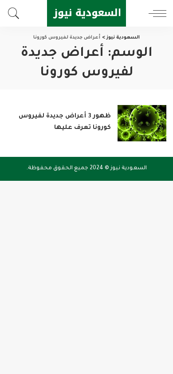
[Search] (16, 13)
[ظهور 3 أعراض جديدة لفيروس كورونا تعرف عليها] (142, 123)
